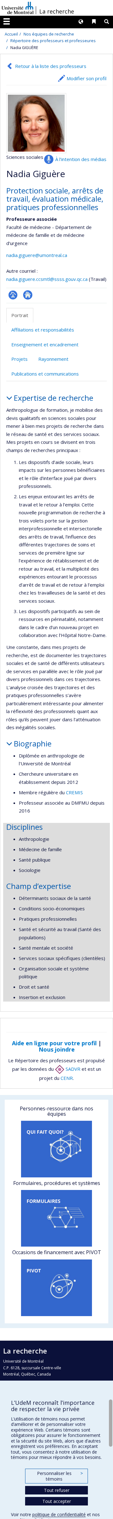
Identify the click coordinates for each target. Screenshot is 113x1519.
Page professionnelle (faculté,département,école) (13, 295)
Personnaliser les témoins (60, 1476)
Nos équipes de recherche (49, 34)
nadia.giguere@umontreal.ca (36, 255)
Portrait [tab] (19, 315)
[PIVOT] (56, 1287)
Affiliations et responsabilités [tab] (42, 330)
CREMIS (74, 792)
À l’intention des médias (80, 159)
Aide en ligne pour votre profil (54, 1043)
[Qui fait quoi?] (56, 1149)
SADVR (72, 1069)
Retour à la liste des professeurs (50, 66)
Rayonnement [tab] (53, 359)
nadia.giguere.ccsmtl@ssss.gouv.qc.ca (47, 279)
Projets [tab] (19, 359)
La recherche (56, 11)
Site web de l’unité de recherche (28, 295)
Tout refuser (56, 1490)
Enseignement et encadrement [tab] (44, 344)
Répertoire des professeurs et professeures (53, 40)
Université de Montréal (18, 8)
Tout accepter (56, 1501)
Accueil (11, 34)
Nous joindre (57, 1049)
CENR (67, 1078)
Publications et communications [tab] (45, 374)
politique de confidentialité (59, 1514)
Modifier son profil (86, 78)
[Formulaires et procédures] (56, 1218)
